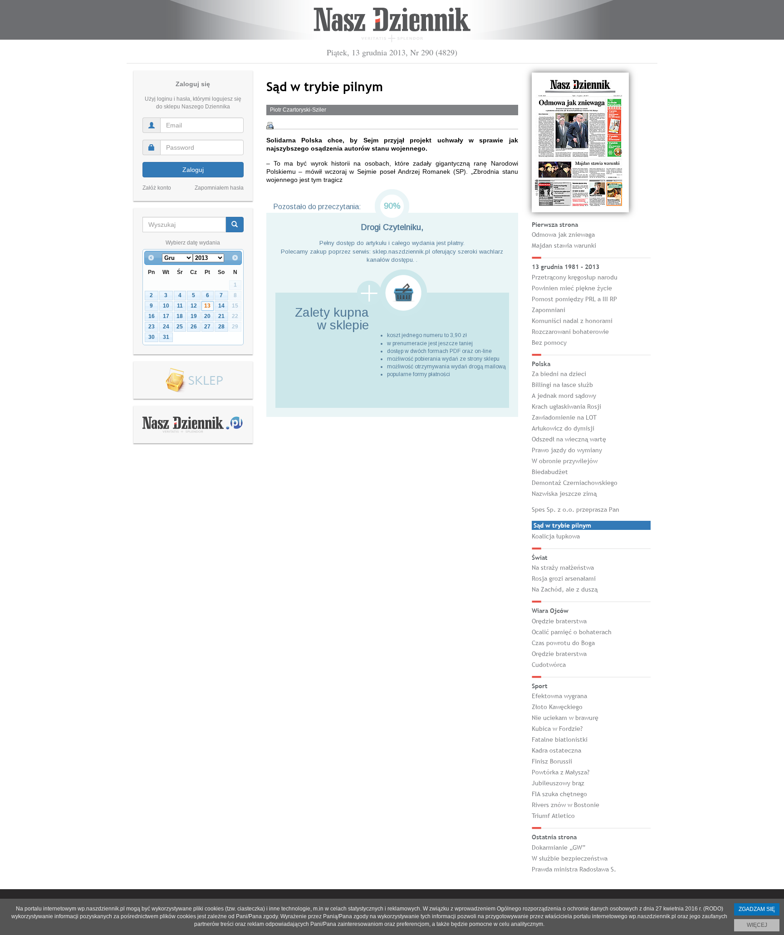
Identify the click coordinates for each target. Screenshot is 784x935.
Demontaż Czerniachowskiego (574, 483)
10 (166, 306)
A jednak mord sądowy (564, 396)
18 (179, 316)
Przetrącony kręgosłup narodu (574, 277)
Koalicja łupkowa (556, 536)
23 (151, 326)
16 (151, 316)
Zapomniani (548, 310)
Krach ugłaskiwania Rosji (566, 406)
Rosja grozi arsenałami (564, 578)
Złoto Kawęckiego (557, 707)
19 (194, 316)
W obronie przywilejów (565, 461)
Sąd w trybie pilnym (562, 525)
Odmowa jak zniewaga (563, 234)
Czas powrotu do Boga (563, 643)
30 (151, 337)
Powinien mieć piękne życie (572, 288)
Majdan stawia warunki (564, 245)
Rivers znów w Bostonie (565, 805)
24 (166, 326)
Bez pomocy (549, 342)
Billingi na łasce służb (562, 385)
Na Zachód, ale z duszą (565, 589)
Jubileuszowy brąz (558, 783)
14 (221, 306)
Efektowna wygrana (559, 696)
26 (194, 326)
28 (221, 326)
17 (166, 316)
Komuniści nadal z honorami (572, 321)
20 (207, 316)
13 (207, 306)
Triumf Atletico (553, 816)
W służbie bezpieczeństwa (570, 858)
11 (180, 306)
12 (194, 306)
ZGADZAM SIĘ (757, 909)
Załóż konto (156, 188)
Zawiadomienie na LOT (564, 417)
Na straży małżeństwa (563, 567)
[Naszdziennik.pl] (192, 424)
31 (166, 337)
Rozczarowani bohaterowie (570, 332)
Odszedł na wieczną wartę (569, 439)
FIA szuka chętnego (559, 794)
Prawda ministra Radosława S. (574, 869)
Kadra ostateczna (556, 750)
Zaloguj (193, 169)
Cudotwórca (549, 665)
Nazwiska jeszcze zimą (564, 494)
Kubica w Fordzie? (557, 729)
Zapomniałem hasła (219, 188)
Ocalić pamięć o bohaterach (572, 632)
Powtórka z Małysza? (560, 772)
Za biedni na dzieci (559, 374)
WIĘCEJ (757, 925)
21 (221, 316)
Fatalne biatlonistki (560, 739)
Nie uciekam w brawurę (565, 718)
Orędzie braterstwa (559, 621)
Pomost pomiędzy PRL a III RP (574, 299)
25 (179, 326)
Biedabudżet (550, 472)
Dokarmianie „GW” (558, 847)
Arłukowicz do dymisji (563, 428)
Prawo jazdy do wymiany (567, 450)
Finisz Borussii (552, 761)
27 (207, 326)
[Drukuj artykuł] (270, 125)
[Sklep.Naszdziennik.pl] (193, 380)
